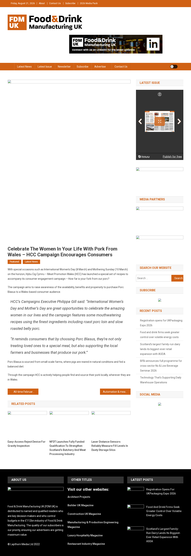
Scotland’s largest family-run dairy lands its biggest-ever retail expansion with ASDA (160, 349)
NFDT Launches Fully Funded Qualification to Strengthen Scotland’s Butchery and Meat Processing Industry (67, 448)
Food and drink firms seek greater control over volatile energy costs (159, 335)
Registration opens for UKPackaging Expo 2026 (161, 323)
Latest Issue (45, 66)
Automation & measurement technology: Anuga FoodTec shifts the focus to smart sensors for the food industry (117, 391)
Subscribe (70, 3)
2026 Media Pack (89, 3)
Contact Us (55, 3)
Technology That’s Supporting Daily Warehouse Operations (160, 380)
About (42, 3)
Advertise (100, 66)
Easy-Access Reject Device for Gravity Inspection (27, 443)
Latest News (24, 66)
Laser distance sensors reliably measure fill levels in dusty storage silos (109, 445)
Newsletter (64, 66)
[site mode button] (174, 66)
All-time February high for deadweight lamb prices (26, 391)
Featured (14, 261)
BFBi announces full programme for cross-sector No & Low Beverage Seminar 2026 (161, 365)
